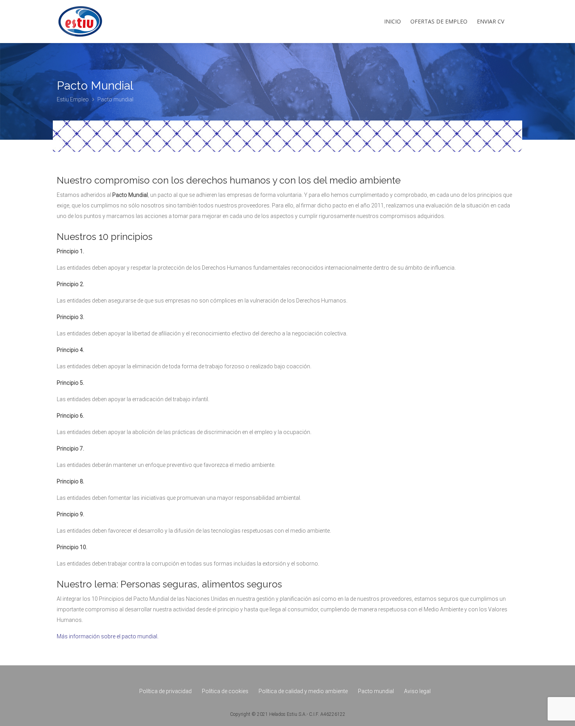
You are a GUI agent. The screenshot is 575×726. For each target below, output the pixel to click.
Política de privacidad (165, 691)
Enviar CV (490, 21)
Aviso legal (417, 691)
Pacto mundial (376, 691)
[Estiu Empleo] (80, 29)
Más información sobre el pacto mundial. (107, 636)
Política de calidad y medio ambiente (303, 691)
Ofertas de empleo (438, 21)
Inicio (392, 21)
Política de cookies (225, 691)
